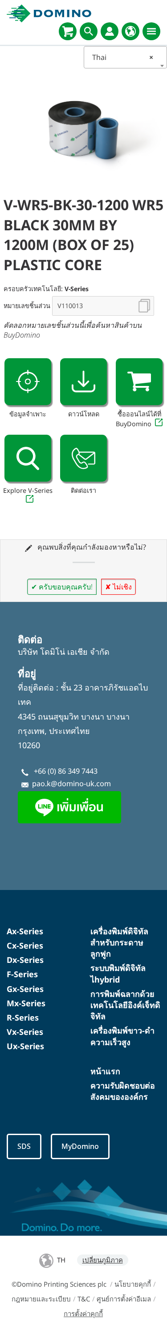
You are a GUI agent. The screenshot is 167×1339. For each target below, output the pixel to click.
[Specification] (27, 381)
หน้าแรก (105, 1071)
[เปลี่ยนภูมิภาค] (130, 31)
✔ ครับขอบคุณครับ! (62, 587)
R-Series (23, 1017)
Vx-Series (25, 1031)
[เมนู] (151, 31)
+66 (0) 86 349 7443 (66, 771)
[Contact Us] (83, 458)
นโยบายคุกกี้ (132, 1284)
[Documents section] (83, 381)
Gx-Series (25, 988)
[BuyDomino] (68, 31)
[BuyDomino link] (139, 381)
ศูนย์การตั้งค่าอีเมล (124, 1298)
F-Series (22, 974)
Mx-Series (26, 1003)
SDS (24, 1146)
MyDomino (80, 1146)
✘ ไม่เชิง (118, 587)
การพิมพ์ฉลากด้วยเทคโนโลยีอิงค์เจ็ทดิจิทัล (125, 1004)
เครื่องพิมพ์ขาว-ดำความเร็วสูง (122, 1036)
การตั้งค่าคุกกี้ (83, 1313)
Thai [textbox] (123, 57)
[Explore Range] (27, 458)
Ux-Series (25, 1046)
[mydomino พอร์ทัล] (109, 31)
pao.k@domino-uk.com (71, 783)
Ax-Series (25, 931)
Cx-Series (25, 945)
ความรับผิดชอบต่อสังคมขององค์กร (122, 1091)
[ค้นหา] (89, 31)
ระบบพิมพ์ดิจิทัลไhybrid (118, 973)
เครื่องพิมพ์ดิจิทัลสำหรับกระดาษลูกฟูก (119, 942)
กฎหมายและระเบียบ (41, 1298)
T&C (83, 1298)
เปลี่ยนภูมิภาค (102, 1259)
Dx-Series (25, 959)
